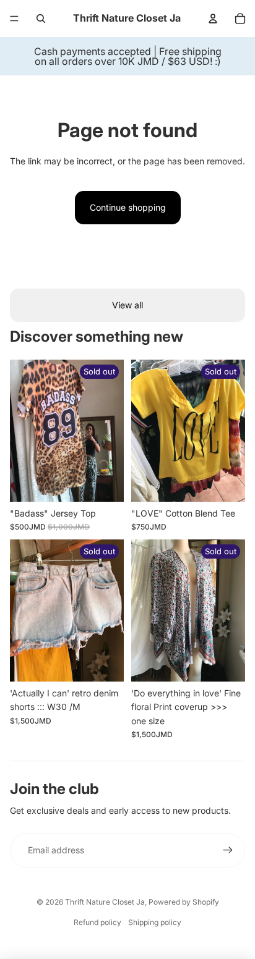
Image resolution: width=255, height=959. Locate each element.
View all (127, 305)
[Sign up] (228, 850)
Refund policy (97, 922)
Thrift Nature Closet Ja (105, 901)
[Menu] (14, 18)
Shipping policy (154, 922)
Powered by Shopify (184, 901)
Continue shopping (128, 207)
